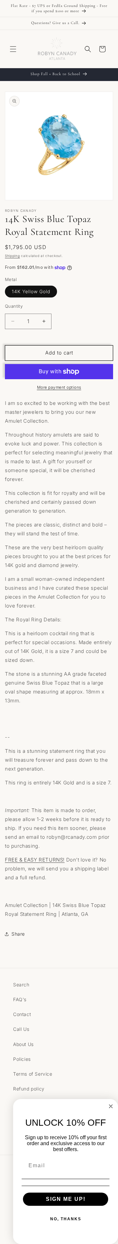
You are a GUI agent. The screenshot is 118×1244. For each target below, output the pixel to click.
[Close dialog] (111, 1106)
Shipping (12, 256)
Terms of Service (32, 1074)
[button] (13, 49)
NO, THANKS (65, 1219)
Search (21, 984)
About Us (23, 1044)
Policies (22, 1059)
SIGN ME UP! (66, 1199)
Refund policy (29, 1088)
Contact (22, 1014)
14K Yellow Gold (31, 291)
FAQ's (20, 999)
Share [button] (18, 934)
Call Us (21, 1029)
